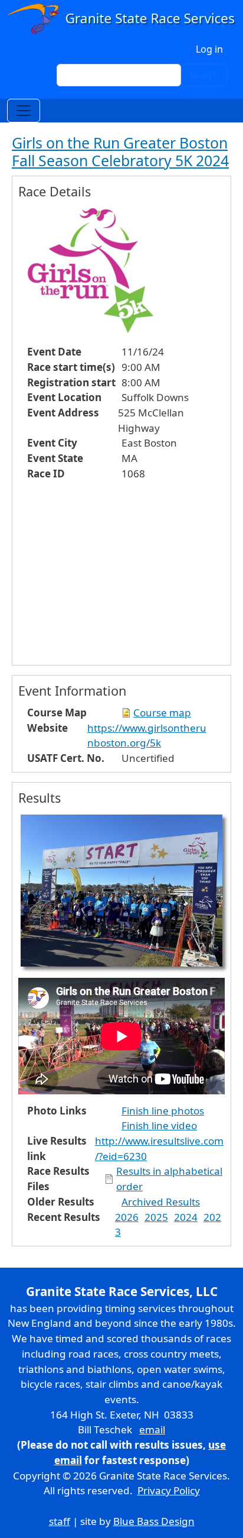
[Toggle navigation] (23, 110)
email (152, 1429)
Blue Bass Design (154, 1521)
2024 (186, 1217)
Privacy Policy (168, 1490)
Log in (209, 49)
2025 (156, 1217)
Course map (162, 712)
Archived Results (160, 1202)
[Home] (121, 18)
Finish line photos (162, 1110)
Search (204, 75)
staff (59, 1521)
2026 (127, 1217)
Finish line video (159, 1125)
